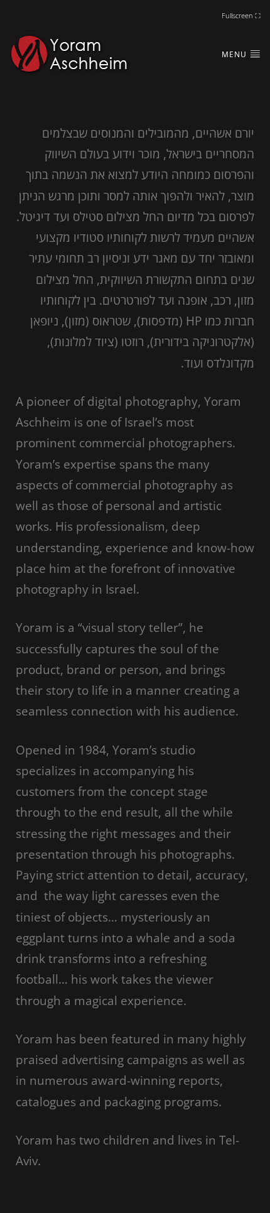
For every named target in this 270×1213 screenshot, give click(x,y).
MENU (235, 54)
